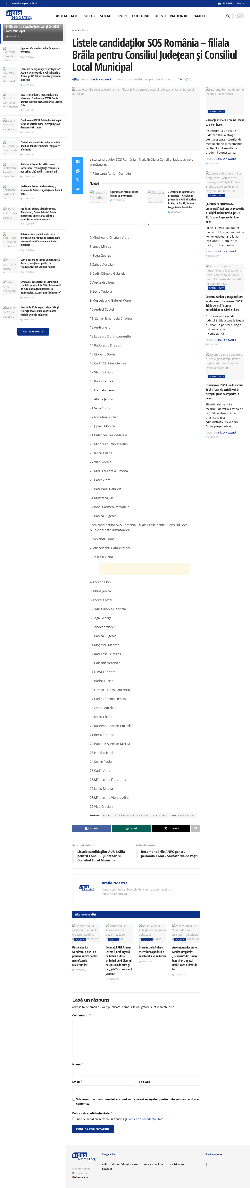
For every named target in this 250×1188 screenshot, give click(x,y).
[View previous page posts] (141, 224)
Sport (122, 15)
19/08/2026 (80, 970)
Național (179, 15)
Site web (144, 1082)
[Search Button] (228, 16)
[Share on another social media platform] (77, 189)
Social (106, 15)
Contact (240, 3)
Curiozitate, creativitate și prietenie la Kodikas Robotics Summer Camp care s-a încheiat (41, 145)
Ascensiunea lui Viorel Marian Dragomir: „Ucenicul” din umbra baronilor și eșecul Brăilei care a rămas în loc (184, 958)
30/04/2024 (124, 79)
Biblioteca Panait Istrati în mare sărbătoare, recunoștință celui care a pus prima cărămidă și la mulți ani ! (40, 167)
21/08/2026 (213, 344)
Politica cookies (153, 1164)
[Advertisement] (144, 569)
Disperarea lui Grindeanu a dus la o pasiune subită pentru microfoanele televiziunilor (84, 956)
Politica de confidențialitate (92, 1113)
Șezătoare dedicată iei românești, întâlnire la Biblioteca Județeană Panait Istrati (41, 189)
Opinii (160, 15)
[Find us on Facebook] (6, 3)
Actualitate (67, 15)
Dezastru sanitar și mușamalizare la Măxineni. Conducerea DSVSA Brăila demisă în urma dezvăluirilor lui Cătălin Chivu (41, 100)
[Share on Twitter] (77, 180)
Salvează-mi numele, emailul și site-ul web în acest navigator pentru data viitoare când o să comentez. (137, 1101)
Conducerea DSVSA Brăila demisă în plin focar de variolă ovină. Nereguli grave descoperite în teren (41, 123)
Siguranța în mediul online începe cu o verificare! (40, 50)
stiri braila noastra (183, 815)
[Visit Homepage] (19, 15)
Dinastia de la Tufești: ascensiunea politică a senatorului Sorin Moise (152, 951)
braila (107, 815)
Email (77, 1082)
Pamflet (200, 15)
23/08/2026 (118, 200)
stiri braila (159, 815)
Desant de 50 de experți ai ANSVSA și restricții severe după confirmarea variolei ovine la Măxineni (40, 310)
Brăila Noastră (101, 79)
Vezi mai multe (33, 331)
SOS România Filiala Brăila (132, 815)
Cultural (141, 15)
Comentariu (81, 1015)
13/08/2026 (113, 978)
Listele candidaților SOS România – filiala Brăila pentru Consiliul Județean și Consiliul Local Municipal (32, 26)
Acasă (75, 30)
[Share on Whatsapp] (77, 171)
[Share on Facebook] (77, 161)
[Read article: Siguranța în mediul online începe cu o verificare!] (98, 196)
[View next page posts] (148, 224)
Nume (77, 1064)
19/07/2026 (180, 974)
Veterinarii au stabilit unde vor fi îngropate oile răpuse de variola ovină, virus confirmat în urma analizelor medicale (41, 239)
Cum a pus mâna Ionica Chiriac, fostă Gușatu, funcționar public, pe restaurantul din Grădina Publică (40, 263)
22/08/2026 (175, 211)
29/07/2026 (146, 961)
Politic (89, 15)
